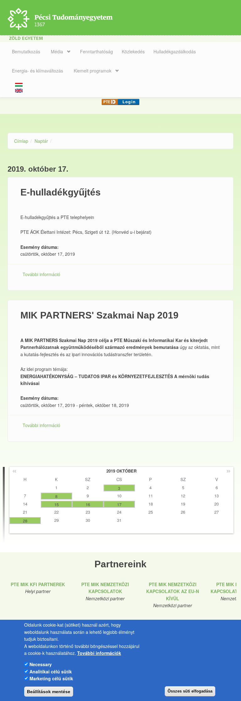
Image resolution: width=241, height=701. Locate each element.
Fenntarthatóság (96, 51)
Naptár (41, 141)
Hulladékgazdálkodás (174, 51)
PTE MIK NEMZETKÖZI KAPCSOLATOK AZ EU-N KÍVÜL (172, 591)
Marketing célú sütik (51, 678)
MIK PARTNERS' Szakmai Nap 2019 (99, 315)
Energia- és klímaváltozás (37, 70)
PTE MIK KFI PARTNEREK (38, 584)
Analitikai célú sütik (50, 671)
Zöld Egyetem (26, 39)
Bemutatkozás (26, 51)
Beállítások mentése (48, 691)
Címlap (21, 141)
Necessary (40, 664)
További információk (99, 653)
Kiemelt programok (92, 70)
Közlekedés (133, 51)
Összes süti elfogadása (190, 691)
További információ (41, 274)
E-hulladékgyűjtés (60, 192)
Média (57, 51)
